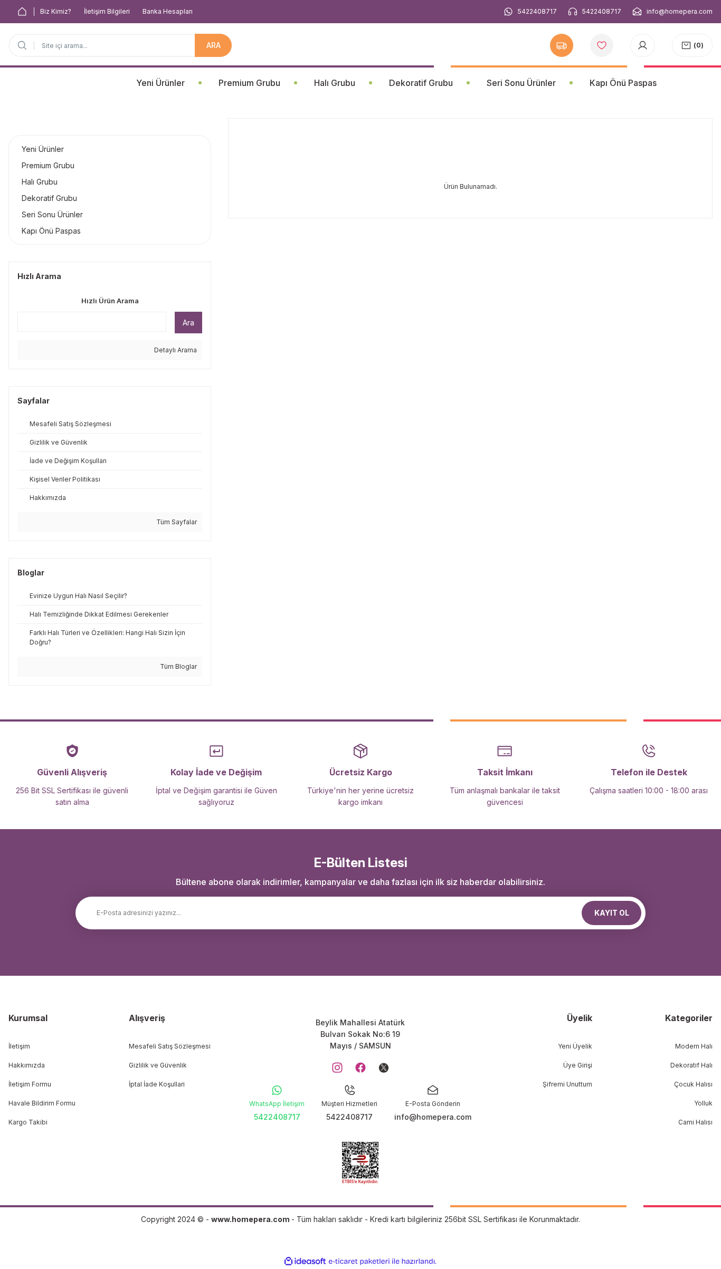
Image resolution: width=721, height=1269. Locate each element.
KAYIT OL (611, 912)
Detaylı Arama (175, 350)
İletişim (19, 1046)
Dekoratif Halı (691, 1065)
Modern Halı (694, 1046)
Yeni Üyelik (575, 1046)
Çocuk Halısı (693, 1084)
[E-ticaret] (359, 1261)
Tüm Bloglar (177, 666)
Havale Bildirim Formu (41, 1103)
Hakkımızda (26, 1065)
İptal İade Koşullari (157, 1084)
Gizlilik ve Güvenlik (158, 1065)
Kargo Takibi (28, 1122)
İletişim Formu (29, 1084)
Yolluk (703, 1103)
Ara (188, 322)
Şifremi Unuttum (567, 1084)
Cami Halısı (695, 1122)
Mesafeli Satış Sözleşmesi (170, 1046)
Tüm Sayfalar (176, 522)
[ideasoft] (305, 1261)
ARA (213, 45)
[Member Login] (642, 45)
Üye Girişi (577, 1065)
